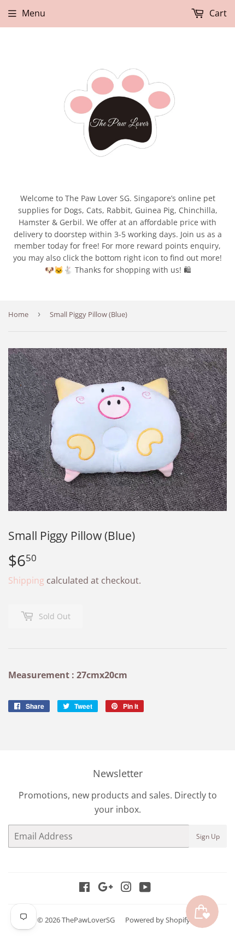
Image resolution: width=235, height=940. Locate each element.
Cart (217, 13)
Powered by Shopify (157, 920)
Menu (33, 13)
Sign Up (208, 836)
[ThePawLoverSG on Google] (105, 888)
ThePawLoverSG (88, 920)
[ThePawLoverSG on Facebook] (84, 888)
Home (18, 314)
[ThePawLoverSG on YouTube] (145, 888)
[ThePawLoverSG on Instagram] (126, 888)
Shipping (26, 580)
